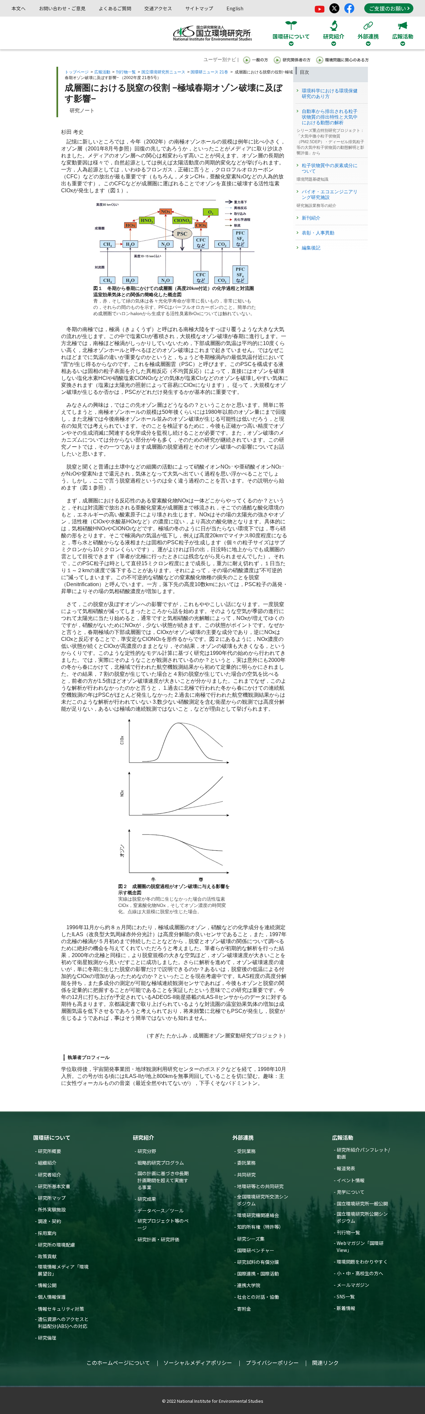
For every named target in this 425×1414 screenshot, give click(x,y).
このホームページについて (118, 1363)
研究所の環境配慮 (56, 1244)
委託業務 (246, 1162)
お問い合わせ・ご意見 (62, 8)
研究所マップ (52, 1197)
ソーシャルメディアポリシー (197, 1363)
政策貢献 (47, 1256)
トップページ (77, 72)
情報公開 (47, 1285)
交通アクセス (158, 8)
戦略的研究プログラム (160, 1162)
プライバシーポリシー (272, 1363)
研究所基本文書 (54, 1186)
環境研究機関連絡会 (258, 1215)
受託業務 (246, 1151)
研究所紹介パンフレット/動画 (363, 1153)
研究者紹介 (49, 1174)
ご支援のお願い (387, 8)
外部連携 (243, 1137)
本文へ (19, 8)
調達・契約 (49, 1221)
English (234, 8)
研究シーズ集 (251, 1238)
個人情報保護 (52, 1296)
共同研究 (246, 1174)
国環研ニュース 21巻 (209, 72)
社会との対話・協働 (258, 1296)
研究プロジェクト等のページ (163, 1224)
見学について (351, 1192)
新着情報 (346, 1308)
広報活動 (102, 72)
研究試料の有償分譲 (258, 1262)
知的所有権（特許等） (260, 1226)
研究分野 (146, 1151)
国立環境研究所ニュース (163, 72)
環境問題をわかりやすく (362, 1261)
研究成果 (146, 1198)
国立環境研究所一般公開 (362, 1203)
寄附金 (244, 1308)
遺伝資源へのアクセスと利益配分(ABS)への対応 (63, 1322)
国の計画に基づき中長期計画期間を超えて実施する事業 (163, 1180)
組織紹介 (47, 1162)
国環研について (51, 1137)
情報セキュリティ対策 (61, 1308)
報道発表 (346, 1168)
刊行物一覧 (126, 72)
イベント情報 (351, 1180)
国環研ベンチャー (255, 1250)
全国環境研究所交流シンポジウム (262, 1200)
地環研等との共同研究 (260, 1186)
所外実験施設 (52, 1209)
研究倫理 (47, 1337)
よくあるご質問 (115, 8)
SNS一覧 (346, 1296)
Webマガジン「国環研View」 (360, 1246)
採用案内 (47, 1233)
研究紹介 (143, 1137)
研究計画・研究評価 (158, 1239)
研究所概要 (49, 1151)
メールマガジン (353, 1284)
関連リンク (325, 1363)
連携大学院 (248, 1285)
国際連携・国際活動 (258, 1273)
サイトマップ (199, 8)
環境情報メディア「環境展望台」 (63, 1270)
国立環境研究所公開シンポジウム (362, 1217)
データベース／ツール (160, 1210)
